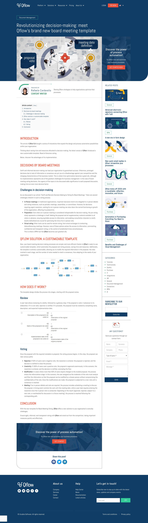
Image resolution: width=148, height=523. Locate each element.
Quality (109, 267)
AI (107, 292)
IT (107, 273)
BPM (108, 289)
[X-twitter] (36, 490)
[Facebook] (19, 490)
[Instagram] (32, 490)
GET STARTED (59, 441)
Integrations (111, 275)
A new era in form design (115, 137)
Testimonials (111, 265)
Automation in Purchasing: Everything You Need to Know (115, 218)
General (109, 281)
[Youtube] (28, 490)
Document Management (115, 284)
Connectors (110, 286)
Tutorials (110, 262)
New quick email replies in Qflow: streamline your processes (115, 163)
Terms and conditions (110, 514)
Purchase (110, 270)
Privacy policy (125, 514)
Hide (35, 105)
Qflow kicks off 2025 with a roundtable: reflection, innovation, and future (115, 191)
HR (108, 278)
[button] (53, 462)
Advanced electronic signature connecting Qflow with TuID (116, 112)
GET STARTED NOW (116, 67)
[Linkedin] (23, 490)
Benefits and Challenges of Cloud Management (115, 245)
